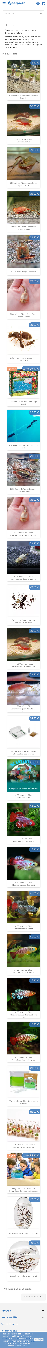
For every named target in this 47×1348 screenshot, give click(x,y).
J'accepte (39, 1340)
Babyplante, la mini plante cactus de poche (23, 96)
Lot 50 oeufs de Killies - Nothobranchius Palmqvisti (23, 1058)
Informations (9, 1330)
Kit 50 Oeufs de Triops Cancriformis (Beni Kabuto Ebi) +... (24, 709)
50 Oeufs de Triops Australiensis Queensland (23, 184)
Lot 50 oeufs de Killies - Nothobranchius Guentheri (23, 883)
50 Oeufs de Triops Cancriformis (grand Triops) (23, 315)
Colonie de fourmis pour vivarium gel (23, 446)
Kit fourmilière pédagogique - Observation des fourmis (23, 752)
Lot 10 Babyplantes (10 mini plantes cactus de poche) (24, 1146)
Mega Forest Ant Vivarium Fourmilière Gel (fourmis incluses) (23, 1189)
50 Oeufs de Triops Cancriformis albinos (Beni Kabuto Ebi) (23, 228)
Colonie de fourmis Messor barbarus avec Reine (23, 621)
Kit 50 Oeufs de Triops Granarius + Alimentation (23, 490)
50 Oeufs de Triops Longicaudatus (23, 140)
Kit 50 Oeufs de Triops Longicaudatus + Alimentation (24, 665)
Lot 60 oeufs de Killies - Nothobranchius (23, 796)
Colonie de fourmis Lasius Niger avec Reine (23, 359)
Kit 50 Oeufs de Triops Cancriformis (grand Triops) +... (23, 534)
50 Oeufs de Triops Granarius (23, 271)
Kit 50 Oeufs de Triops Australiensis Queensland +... (23, 577)
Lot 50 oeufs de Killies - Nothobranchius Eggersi (23, 840)
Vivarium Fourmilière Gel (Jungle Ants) (23, 402)
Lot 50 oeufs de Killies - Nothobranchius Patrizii (24, 927)
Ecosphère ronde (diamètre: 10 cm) (23, 1277)
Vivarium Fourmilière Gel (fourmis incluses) (23, 1102)
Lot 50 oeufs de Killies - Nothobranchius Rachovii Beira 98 (23, 1015)
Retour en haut (33, 1297)
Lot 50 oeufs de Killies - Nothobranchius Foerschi (23, 971)
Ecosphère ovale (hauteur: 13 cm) (23, 1233)
